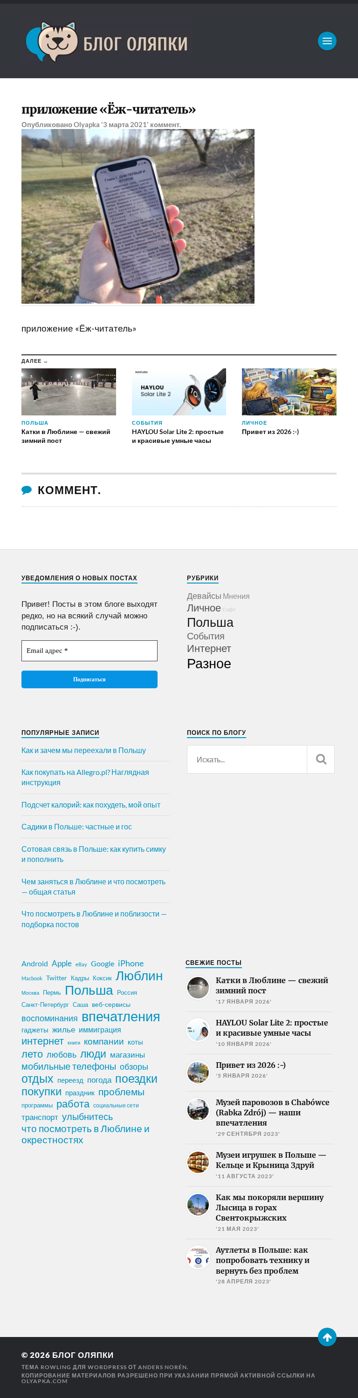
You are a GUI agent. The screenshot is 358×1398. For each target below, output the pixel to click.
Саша (80, 1004)
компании (104, 1041)
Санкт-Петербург (45, 1004)
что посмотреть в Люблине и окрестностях (85, 1134)
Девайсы (204, 595)
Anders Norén (162, 1367)
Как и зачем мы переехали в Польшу (83, 750)
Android (34, 963)
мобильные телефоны (68, 1066)
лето (32, 1053)
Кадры (80, 978)
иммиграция (100, 1029)
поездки (136, 1078)
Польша (210, 622)
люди (93, 1053)
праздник (80, 1092)
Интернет (209, 648)
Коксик (102, 978)
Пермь (52, 992)
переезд (70, 1080)
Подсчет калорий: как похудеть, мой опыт (90, 804)
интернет (42, 1040)
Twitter (56, 978)
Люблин (139, 975)
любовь (61, 1054)
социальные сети (116, 1105)
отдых (37, 1078)
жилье (63, 1029)
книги (74, 1042)
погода (99, 1080)
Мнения (236, 595)
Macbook (31, 978)
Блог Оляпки (83, 1355)
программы (37, 1105)
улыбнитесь (87, 1116)
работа (73, 1103)
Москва (30, 993)
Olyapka (87, 124)
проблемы (121, 1091)
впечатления (121, 1016)
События (206, 635)
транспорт (39, 1117)
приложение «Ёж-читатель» (108, 109)
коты (135, 1042)
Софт (228, 609)
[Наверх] (327, 1337)
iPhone (131, 963)
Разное (209, 663)
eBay (81, 964)
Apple (62, 963)
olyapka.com (44, 1381)
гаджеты (34, 1029)
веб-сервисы (111, 1004)
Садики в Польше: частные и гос (76, 826)
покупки (41, 1091)
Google (102, 963)
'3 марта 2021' (125, 124)
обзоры (134, 1066)
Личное (204, 607)
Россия (127, 992)
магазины (127, 1054)
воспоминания (49, 1018)
